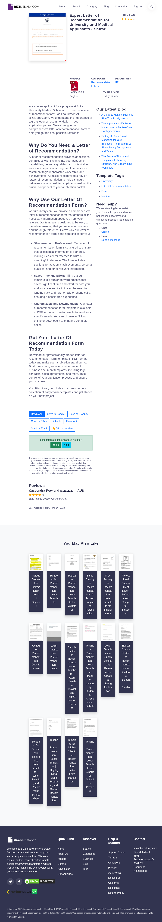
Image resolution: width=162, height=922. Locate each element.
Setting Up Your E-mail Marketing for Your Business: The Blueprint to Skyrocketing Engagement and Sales (116, 144)
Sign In (138, 6)
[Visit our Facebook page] (19, 881)
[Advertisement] (101, 53)
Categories (89, 853)
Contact (62, 864)
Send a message (110, 240)
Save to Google (56, 414)
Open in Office (39, 421)
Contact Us (121, 6)
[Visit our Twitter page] (10, 881)
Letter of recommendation (116, 186)
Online (105, 231)
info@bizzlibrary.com (145, 848)
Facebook (71, 421)
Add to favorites (64, 428)
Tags (85, 869)
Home (62, 6)
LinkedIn (56, 421)
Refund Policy (116, 893)
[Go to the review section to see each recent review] (128, 19)
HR (117, 82)
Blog (106, 6)
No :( (66, 444)
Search (76, 6)
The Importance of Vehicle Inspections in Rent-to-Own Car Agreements (116, 127)
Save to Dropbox (78, 414)
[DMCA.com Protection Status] (40, 881)
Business (88, 859)
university (107, 181)
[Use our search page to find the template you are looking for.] (151, 6)
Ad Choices (114, 872)
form (104, 191)
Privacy (112, 867)
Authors (62, 859)
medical (105, 196)
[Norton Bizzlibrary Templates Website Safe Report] (22, 891)
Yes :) (56, 444)
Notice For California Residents (114, 882)
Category (92, 6)
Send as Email (39, 428)
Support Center (116, 852)
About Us (63, 853)
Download (37, 414)
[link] (10, 881)
